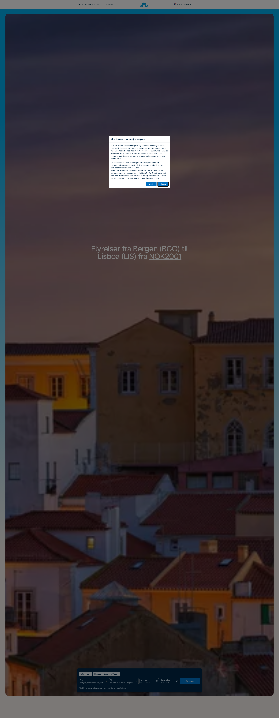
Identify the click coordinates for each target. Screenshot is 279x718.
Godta (163, 184)
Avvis (151, 184)
